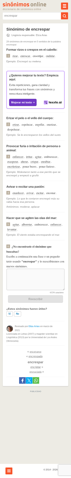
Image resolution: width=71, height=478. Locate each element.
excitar (40, 193)
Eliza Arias (34, 326)
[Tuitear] (29, 380)
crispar (34, 161)
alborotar (27, 224)
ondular (50, 56)
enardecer (18, 193)
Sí (9, 313)
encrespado (36, 356)
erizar (16, 124)
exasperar (12, 161)
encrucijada (35, 372)
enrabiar (45, 161)
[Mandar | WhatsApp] (36, 380)
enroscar (25, 56)
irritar (29, 157)
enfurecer (18, 157)
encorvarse (35, 352)
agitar (38, 157)
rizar (15, 56)
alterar (24, 161)
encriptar (35, 367)
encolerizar (13, 166)
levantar (11, 229)
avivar (29, 193)
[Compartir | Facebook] (22, 380)
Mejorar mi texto (21, 102)
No (17, 313)
